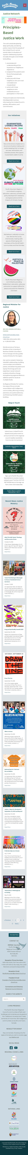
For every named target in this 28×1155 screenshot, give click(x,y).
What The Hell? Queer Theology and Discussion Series (13, 538)
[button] (14, 935)
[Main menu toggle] (25, 5)
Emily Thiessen (18, 1148)
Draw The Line (8, 678)
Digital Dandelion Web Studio (17, 1146)
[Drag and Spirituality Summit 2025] (14, 616)
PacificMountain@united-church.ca (14, 973)
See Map (17, 945)
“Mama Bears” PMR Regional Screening (12, 891)
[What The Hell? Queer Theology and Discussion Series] (14, 521)
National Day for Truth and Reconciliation (12, 770)
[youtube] (16, 1047)
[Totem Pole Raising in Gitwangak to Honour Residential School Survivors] (14, 568)
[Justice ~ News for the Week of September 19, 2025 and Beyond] (14, 800)
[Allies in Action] (14, 715)
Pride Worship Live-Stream (12, 851)
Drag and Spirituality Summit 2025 (14, 629)
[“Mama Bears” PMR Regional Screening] (14, 882)
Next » (17, 923)
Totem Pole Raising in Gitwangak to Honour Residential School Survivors (13, 580)
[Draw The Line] (14, 664)
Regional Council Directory (14, 989)
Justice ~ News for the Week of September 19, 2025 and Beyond (13, 810)
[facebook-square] (11, 1047)
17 (12, 923)
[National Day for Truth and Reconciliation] (14, 760)
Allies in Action (8, 731)
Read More (7, 551)
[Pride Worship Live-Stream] (14, 842)
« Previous (7, 920)
